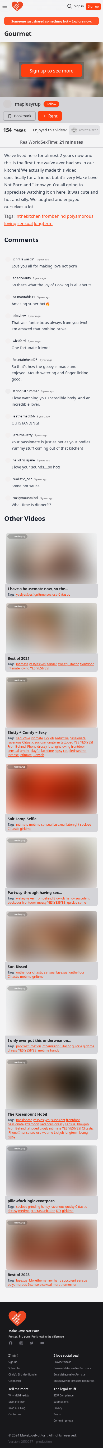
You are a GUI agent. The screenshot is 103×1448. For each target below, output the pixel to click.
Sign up (12, 1362)
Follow (51, 104)
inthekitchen (28, 216)
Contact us (14, 1414)
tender (52, 664)
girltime (40, 594)
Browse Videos (62, 1362)
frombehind (54, 216)
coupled (69, 750)
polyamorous (80, 216)
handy (70, 898)
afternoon (32, 1124)
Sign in (79, 6)
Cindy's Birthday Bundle (22, 1374)
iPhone (31, 746)
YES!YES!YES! (39, 668)
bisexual (59, 824)
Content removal (63, 1420)
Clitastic (64, 594)
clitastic (37, 972)
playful (35, 750)
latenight (54, 746)
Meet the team (16, 1402)
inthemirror (50, 1046)
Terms (57, 1414)
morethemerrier (65, 1284)
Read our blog (16, 1408)
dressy (42, 746)
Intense (13, 755)
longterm (43, 223)
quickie (72, 902)
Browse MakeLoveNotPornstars (72, 1368)
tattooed (67, 742)
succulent (83, 898)
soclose (52, 594)
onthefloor (23, 972)
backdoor (14, 902)
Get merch (14, 1381)
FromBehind (17, 746)
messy (41, 902)
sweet (62, 664)
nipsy (58, 750)
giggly (44, 1128)
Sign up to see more (51, 71)
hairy (57, 1280)
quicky (69, 1206)
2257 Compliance (63, 1395)
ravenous (14, 742)
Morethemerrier (41, 1280)
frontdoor (87, 664)
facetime (47, 750)
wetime (81, 750)
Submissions (61, 1402)
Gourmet (17, 33)
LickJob (49, 738)
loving (10, 223)
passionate (77, 738)
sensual (25, 223)
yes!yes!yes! (25, 594)
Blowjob (38, 755)
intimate (22, 664)
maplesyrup (27, 104)
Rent (53, 116)
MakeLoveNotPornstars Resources (74, 1381)
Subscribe (14, 1368)
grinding (34, 1206)
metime (34, 824)
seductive (23, 738)
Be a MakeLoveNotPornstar (70, 1374)
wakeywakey (25, 898)
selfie (82, 902)
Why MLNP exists (18, 1395)
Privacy (58, 1408)
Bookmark (22, 115)
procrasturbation (28, 1046)
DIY (58, 1211)
